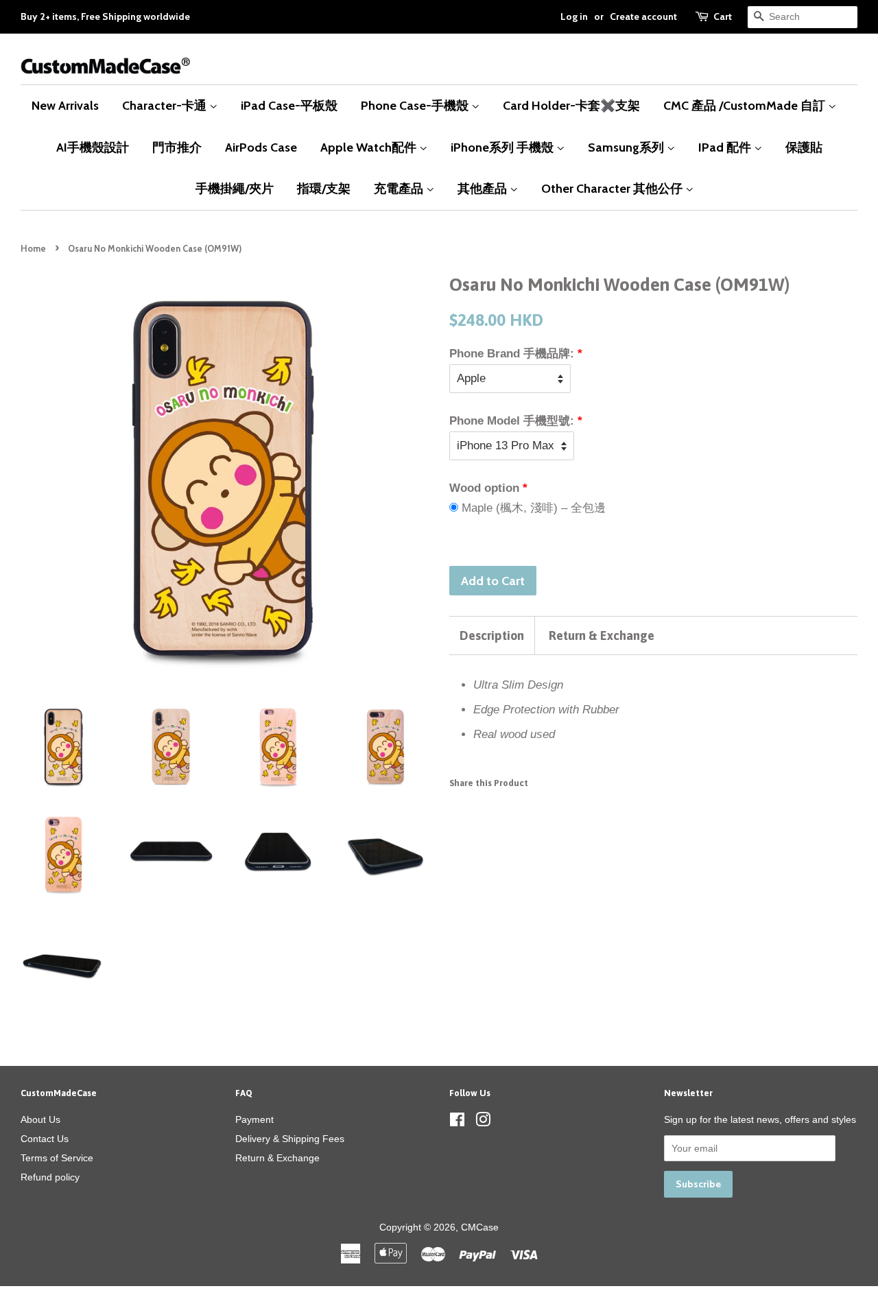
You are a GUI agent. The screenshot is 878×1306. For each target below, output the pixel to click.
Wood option (484, 488)
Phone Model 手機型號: (511, 420)
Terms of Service (57, 1157)
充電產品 (400, 188)
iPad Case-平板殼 (289, 105)
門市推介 (177, 147)
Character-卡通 (165, 105)
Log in (574, 16)
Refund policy (50, 1177)
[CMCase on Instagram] (482, 1122)
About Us (40, 1119)
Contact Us (45, 1138)
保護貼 (803, 147)
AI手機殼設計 (92, 147)
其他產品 (484, 188)
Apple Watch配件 (369, 147)
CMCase (480, 1227)
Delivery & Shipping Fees (289, 1138)
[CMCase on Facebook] (457, 1122)
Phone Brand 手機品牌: (511, 353)
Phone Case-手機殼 (416, 105)
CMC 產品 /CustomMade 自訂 (745, 105)
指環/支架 (324, 188)
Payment (254, 1119)
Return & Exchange (601, 635)
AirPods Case (261, 147)
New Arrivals (65, 105)
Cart (722, 16)
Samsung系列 (627, 147)
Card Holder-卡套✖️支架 (571, 105)
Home (33, 249)
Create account (643, 16)
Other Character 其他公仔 (613, 188)
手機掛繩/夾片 (234, 188)
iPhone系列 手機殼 (503, 147)
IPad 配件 (726, 147)
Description (492, 635)
